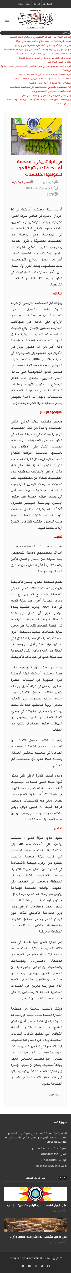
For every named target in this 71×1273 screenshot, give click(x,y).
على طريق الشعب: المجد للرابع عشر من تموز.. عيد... (35, 1205)
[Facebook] (48, 1266)
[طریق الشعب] (35, 19)
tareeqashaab (34, 1258)
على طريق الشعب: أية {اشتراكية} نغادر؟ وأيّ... (38, 1236)
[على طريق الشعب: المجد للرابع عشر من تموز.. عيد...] (35, 1194)
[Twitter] (42, 1266)
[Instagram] (36, 1266)
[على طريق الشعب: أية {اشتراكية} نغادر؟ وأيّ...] (35, 1225)
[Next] (60, 1178)
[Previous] (65, 1178)
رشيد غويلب (54, 1094)
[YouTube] (29, 1266)
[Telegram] (23, 1266)
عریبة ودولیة (20, 182)
